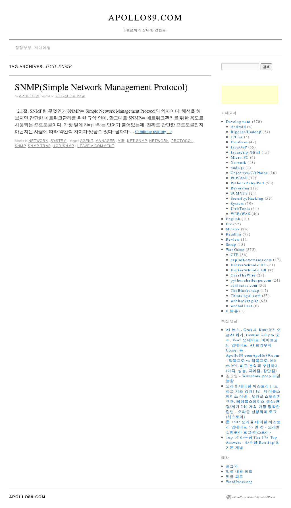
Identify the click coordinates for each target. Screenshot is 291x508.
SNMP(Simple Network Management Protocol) (101, 86)
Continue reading (153, 131)
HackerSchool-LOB (249, 269)
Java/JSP (239, 147)
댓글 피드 (235, 476)
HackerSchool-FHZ (248, 264)
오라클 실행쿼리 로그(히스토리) (253, 429)
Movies (233, 229)
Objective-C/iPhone (249, 172)
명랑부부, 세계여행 (33, 48)
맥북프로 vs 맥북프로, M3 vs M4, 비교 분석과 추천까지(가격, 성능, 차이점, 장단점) (252, 365)
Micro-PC (240, 157)
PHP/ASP (239, 177)
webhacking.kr (244, 300)
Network (38, 141)
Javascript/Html (246, 152)
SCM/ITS (239, 193)
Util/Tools (240, 208)
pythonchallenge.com (251, 280)
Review (233, 239)
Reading (234, 234)
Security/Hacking (247, 198)
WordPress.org (239, 481)
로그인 (232, 466)
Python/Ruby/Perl (248, 182)
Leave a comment (95, 146)
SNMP (20, 146)
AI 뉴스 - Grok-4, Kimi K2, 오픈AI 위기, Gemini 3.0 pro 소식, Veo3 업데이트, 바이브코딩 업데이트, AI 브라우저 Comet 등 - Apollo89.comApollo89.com (253, 342)
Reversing (240, 188)
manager (105, 141)
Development (238, 121)
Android (238, 126)
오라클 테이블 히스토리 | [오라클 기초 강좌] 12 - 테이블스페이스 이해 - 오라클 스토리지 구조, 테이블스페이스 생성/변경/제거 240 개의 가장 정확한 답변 (253, 398)
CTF (235, 254)
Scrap (231, 244)
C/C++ (237, 136)
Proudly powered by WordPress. (254, 497)
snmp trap (39, 146)
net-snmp (137, 141)
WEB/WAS (240, 213)
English (233, 218)
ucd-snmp (63, 146)
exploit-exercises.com (251, 259)
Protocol (182, 141)
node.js (237, 167)
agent (86, 141)
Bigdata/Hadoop (246, 131)
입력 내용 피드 (239, 471)
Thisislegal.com (246, 295)
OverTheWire (243, 275)
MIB (121, 141)
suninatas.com (244, 285)
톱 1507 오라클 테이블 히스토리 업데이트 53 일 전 (253, 424)
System (58, 141)
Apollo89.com (145, 17)
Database (239, 141)
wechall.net (241, 305)
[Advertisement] (249, 95)
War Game (235, 249)
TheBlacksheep (245, 290)
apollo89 (29, 96)
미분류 (232, 310)
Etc (229, 223)
